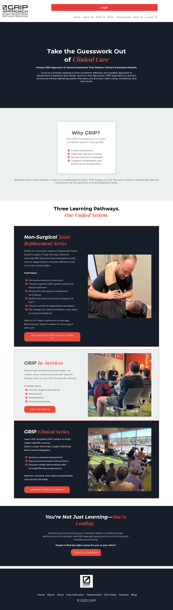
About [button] (87, 17)
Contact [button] (150, 17)
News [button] (136, 17)
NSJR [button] (99, 17)
